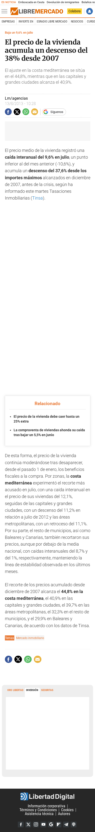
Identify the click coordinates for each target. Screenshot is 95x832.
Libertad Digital (47, 796)
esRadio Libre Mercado (52, 21)
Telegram (66, 824)
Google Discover (51, 824)
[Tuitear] (17, 111)
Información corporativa (46, 806)
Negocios (77, 21)
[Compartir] (8, 111)
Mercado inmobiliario (30, 638)
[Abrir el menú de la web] (5, 11)
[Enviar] (25, 111)
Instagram (36, 824)
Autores (64, 813)
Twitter (28, 824)
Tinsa (37, 198)
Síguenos (56, 111)
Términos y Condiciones (38, 810)
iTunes (73, 824)
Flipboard (58, 824)
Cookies (67, 810)
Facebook (21, 824)
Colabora (74, 11)
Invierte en (26, 21)
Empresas (8, 21)
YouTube (43, 824)
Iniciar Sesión (89, 11)
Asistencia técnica (39, 813)
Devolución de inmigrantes (63, 2)
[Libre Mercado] (37, 11)
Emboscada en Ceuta (31, 2)
